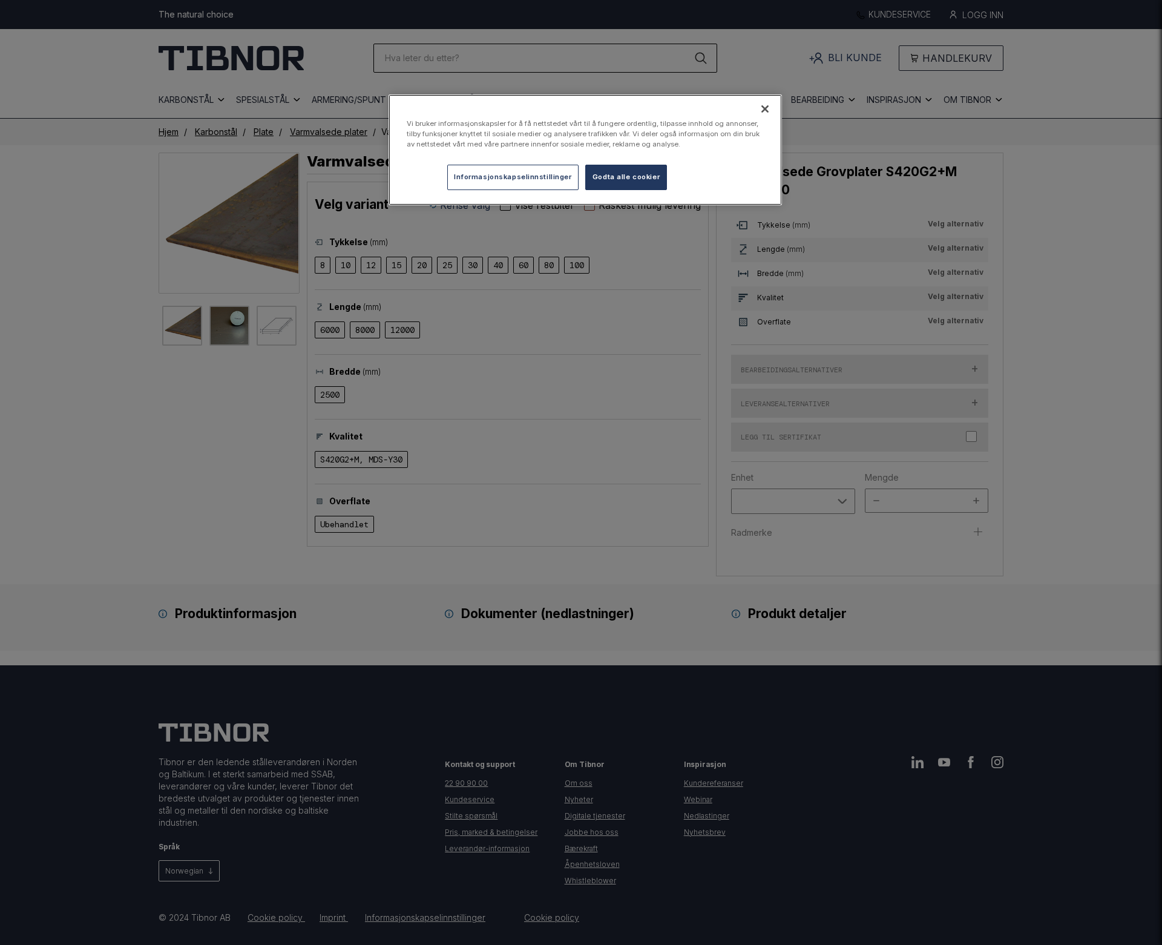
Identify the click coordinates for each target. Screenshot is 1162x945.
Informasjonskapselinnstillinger (513, 177)
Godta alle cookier (626, 177)
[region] (585, 149)
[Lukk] (765, 109)
